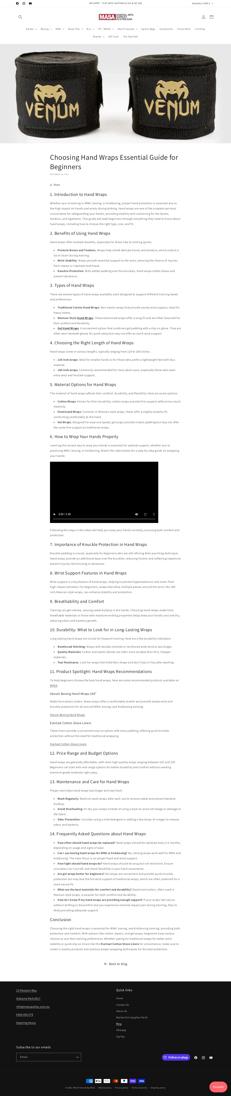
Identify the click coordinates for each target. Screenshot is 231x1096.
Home (119, 998)
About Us (121, 1011)
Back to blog (118, 964)
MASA (53, 686)
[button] (20, 17)
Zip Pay (120, 1036)
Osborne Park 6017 (28, 998)
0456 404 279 (24, 1014)
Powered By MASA (87, 1087)
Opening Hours (26, 1023)
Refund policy (105, 1087)
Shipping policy (158, 1087)
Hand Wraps (85, 318)
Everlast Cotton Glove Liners (68, 744)
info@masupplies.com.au (33, 1006)
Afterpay (121, 1030)
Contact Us (122, 1004)
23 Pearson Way (26, 990)
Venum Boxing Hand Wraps (67, 715)
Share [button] (57, 184)
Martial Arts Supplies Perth (132, 1017)
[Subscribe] (77, 1057)
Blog (118, 1023)
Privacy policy (121, 1087)
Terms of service (139, 1087)
